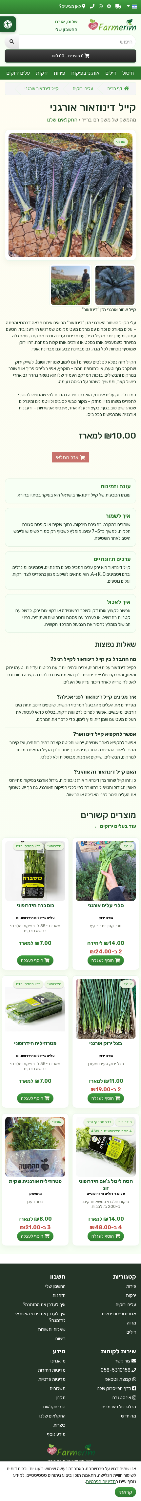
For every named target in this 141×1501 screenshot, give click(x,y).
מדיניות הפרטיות (101, 1481)
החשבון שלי (65, 29)
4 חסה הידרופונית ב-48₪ (111, 1131)
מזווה (131, 1323)
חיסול (128, 73)
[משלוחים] (118, 6)
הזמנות (59, 1295)
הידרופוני (54, 846)
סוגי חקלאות (54, 1407)
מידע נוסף (56, 1434)
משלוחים (58, 1388)
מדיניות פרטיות (52, 1379)
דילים (110, 73)
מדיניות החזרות (52, 1370)
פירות (59, 73)
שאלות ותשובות (52, 1329)
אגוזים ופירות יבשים (119, 1314)
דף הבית (114, 88)
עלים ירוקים (18, 73)
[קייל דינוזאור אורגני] (70, 195)
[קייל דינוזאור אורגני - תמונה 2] (70, 285)
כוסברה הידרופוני (35, 905)
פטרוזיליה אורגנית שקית (35, 1181)
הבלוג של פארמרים (119, 1407)
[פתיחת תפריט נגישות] (8, 24)
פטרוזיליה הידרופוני (35, 1043)
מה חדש (128, 1416)
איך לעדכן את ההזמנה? (44, 1304)
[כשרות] (109, 6)
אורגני (120, 142)
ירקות (42, 73)
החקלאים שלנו (62, 120)
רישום (60, 1339)
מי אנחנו (58, 1361)
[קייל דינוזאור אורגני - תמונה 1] (115, 285)
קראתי (125, 1492)
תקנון (61, 1397)
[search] (12, 41)
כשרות (59, 1425)
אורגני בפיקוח (85, 73)
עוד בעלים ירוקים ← (115, 826)
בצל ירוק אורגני (105, 1043)
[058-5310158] (92, 6)
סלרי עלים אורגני (106, 905)
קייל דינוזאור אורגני (42, 88)
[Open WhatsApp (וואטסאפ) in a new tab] (101, 6)
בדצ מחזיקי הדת (28, 846)
